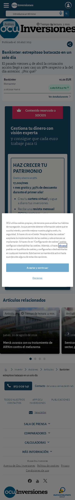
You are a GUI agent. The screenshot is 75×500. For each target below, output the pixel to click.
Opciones (37, 278)
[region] (37, 250)
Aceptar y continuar (37, 267)
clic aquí (63, 245)
